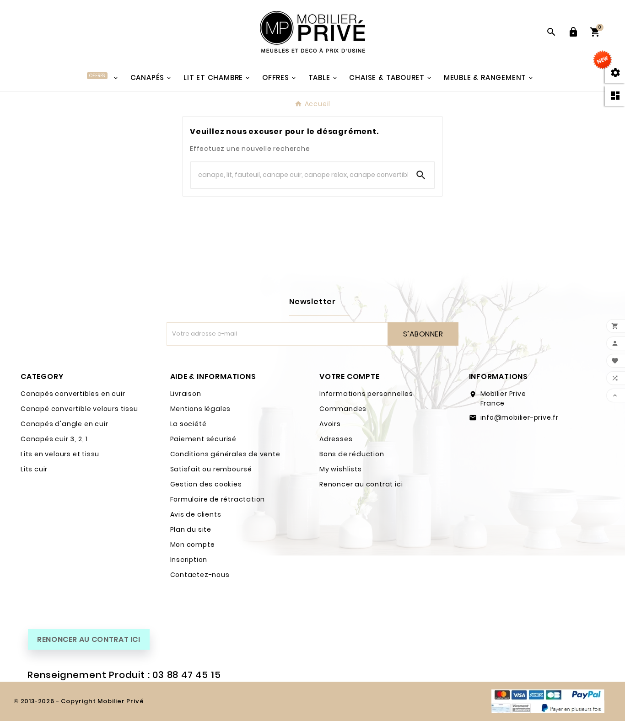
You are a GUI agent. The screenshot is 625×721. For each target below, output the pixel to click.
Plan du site (191, 529)
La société (188, 423)
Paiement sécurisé (203, 438)
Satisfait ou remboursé (211, 469)
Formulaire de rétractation (217, 499)
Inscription (189, 559)
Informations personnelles (366, 393)
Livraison (185, 393)
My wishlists (340, 469)
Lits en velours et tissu (60, 454)
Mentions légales (200, 408)
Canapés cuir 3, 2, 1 (54, 438)
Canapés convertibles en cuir (73, 393)
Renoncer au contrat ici (361, 484)
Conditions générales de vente (225, 454)
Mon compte (192, 544)
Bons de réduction (351, 454)
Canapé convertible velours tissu (79, 408)
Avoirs (330, 423)
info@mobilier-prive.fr (519, 417)
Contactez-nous (200, 574)
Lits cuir (34, 469)
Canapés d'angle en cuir (64, 423)
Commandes (342, 408)
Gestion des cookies (206, 484)
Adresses (335, 438)
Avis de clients (195, 514)
